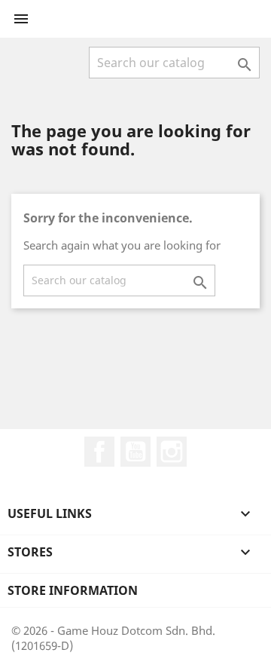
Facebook (99, 452)
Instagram (172, 452)
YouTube (135, 452)
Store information (73, 590)
